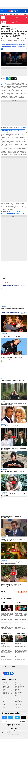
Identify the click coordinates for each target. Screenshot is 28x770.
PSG (16, 693)
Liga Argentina (18, 690)
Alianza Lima (6, 684)
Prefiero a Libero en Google (14, 282)
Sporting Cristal (6, 687)
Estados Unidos (18, 709)
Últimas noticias (4, 14)
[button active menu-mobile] (2, 11)
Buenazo (12, 732)
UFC (4, 700)
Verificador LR (18, 732)
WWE (4, 701)
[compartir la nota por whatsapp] (9, 78)
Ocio (16, 698)
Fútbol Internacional (5, 26)
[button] (26, 11)
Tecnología (17, 707)
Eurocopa (17, 689)
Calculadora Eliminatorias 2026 (7, 693)
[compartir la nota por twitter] (12, 78)
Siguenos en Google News (15, 78)
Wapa (7, 732)
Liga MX (17, 695)
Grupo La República (6, 730)
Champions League (19, 686)
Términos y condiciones (16, 725)
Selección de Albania (20, 278)
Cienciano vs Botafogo (15, 8)
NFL (4, 707)
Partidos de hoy (7, 8)
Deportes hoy (6, 698)
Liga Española (18, 692)
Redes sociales (18, 701)
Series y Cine (18, 704)
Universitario (6, 686)
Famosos (17, 703)
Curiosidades (18, 706)
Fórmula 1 (5, 706)
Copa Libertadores (19, 684)
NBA (4, 703)
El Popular (14, 730)
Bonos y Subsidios (19, 700)
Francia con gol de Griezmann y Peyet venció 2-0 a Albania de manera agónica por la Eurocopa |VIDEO (13, 129)
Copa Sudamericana (20, 687)
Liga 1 (4, 689)
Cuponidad (17, 734)
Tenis (4, 704)
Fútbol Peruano (14, 14)
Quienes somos (14, 724)
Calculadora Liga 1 (7, 690)
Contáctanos (8, 724)
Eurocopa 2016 (11, 278)
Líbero (4, 49)
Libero (19, 730)
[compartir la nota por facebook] (7, 78)
